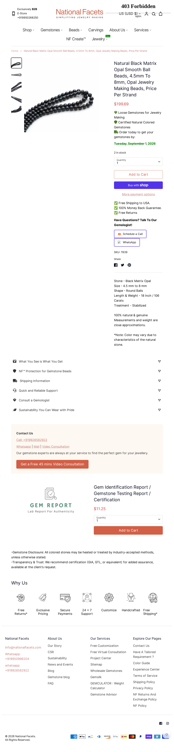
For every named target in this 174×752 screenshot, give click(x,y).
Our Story (55, 645)
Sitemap (96, 664)
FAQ (51, 683)
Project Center (100, 658)
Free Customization (104, 645)
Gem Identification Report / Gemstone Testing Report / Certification (122, 493)
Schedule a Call (133, 234)
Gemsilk (96, 677)
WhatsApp (129, 242)
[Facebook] (160, 723)
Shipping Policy (144, 682)
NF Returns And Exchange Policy (145, 697)
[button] (9, 602)
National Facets (25, 736)
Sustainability (57, 658)
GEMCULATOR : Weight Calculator (107, 686)
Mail (36, 446)
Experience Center (146, 669)
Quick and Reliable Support (38, 390)
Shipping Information (35, 381)
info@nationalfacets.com (23, 647)
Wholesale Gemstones (106, 671)
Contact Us (141, 645)
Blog (51, 671)
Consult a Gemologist (34, 400)
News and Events (60, 664)
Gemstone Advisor (103, 694)
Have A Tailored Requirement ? (144, 654)
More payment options (138, 194)
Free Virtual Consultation (108, 652)
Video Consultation (55, 446)
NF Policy (140, 705)
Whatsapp (23, 446)
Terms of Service (145, 675)
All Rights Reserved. (17, 739)
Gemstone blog (59, 677)
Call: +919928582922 (31, 440)
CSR (51, 652)
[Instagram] (167, 723)
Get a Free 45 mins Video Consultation (52, 464)
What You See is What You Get (41, 361)
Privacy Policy (143, 688)
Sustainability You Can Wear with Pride (46, 410)
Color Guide (141, 663)
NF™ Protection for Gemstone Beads (45, 371)
